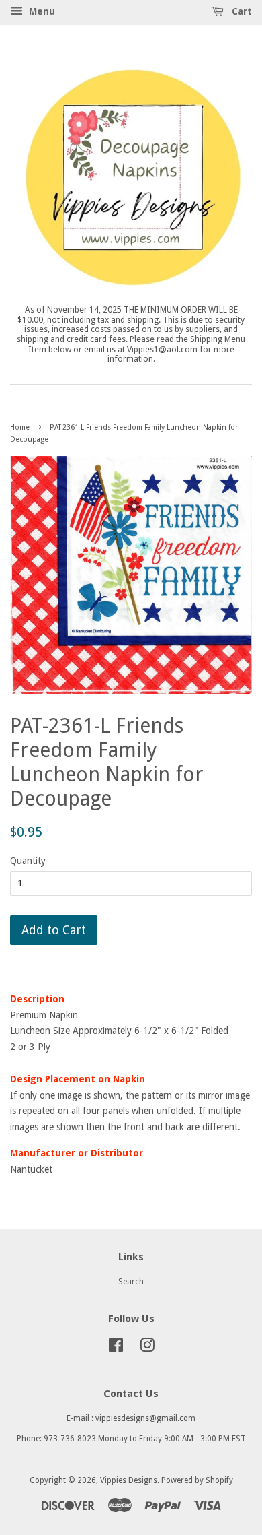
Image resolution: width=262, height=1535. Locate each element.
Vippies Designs (128, 1480)
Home (20, 427)
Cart (240, 11)
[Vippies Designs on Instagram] (147, 1348)
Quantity (28, 860)
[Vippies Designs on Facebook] (116, 1348)
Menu (40, 11)
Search (131, 1281)
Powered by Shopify (197, 1480)
